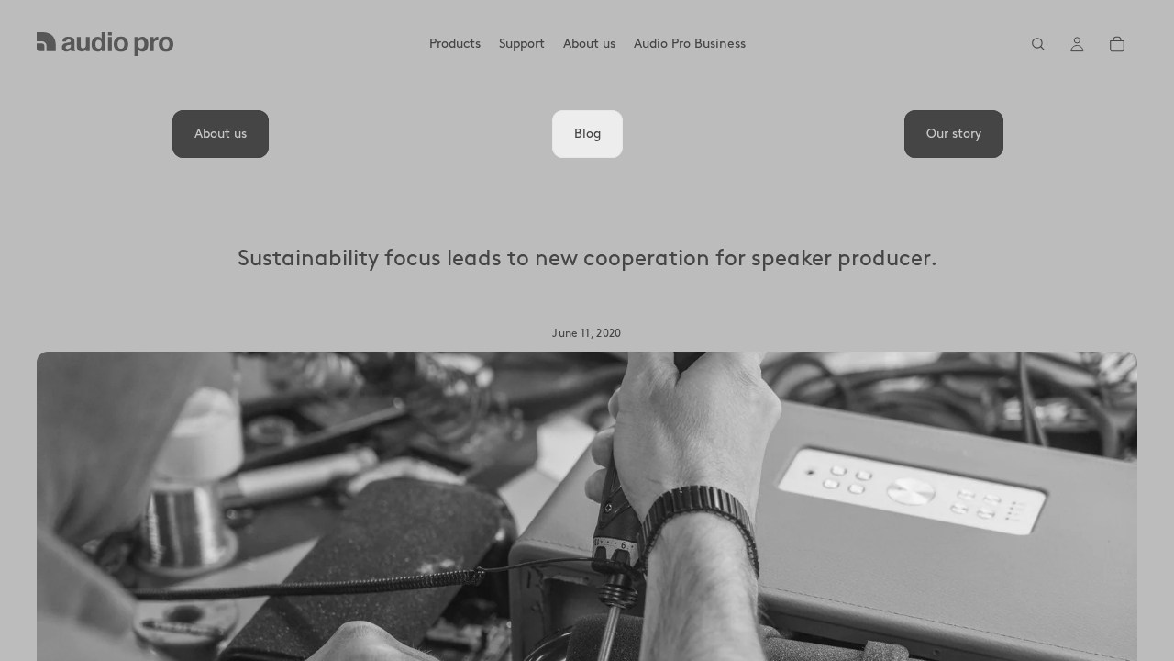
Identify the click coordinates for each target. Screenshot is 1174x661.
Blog (587, 134)
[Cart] (1117, 44)
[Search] (1038, 44)
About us (220, 134)
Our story (953, 134)
